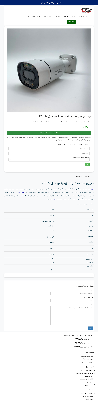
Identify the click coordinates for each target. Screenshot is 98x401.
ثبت (88, 164)
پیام (92, 305)
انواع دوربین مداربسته (70, 16)
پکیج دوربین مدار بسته (34, 16)
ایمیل (91, 297)
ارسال (90, 328)
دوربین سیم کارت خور (49, 16)
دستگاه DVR (21, 192)
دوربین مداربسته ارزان (60, 199)
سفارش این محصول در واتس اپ (49, 133)
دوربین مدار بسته (89, 189)
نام (92, 290)
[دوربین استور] (49, 10)
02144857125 (71, 22)
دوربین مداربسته (83, 16)
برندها (59, 16)
